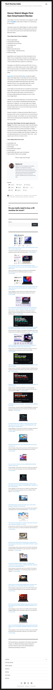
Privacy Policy (33, 686)
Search (10, 222)
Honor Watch (12, 196)
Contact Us (27, 686)
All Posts (7, 678)
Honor (30, 195)
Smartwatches (31, 196)
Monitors (7, 668)
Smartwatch (25, 195)
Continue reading (32, 252)
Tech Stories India (13, 4)
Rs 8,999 (13, 21)
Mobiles (7, 672)
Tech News (7, 675)
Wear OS (25, 76)
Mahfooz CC (18, 164)
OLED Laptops (8, 665)
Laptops (7, 659)
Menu (46, 4)
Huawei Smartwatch (19, 196)
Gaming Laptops (9, 662)
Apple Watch (10, 76)
